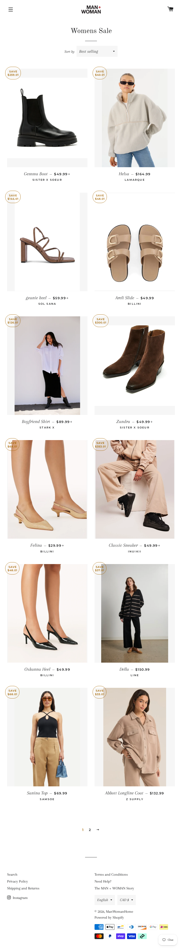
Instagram (20, 898)
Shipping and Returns (23, 888)
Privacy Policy (17, 881)
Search (12, 874)
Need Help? (103, 881)
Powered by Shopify (109, 917)
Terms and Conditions (111, 874)
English (102, 900)
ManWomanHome (119, 911)
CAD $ (124, 900)
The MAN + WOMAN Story (114, 888)
